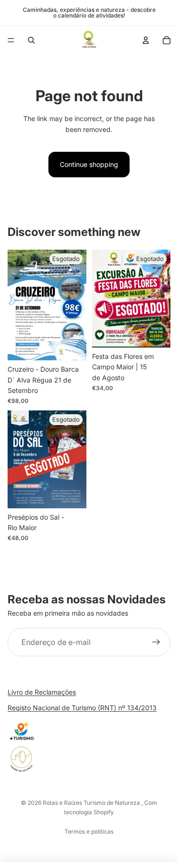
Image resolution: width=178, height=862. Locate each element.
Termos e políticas (89, 831)
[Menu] (11, 40)
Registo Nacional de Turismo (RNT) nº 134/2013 (82, 708)
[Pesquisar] (31, 40)
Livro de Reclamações (42, 692)
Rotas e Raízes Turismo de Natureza (92, 802)
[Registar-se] (156, 643)
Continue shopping (89, 164)
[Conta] (145, 40)
